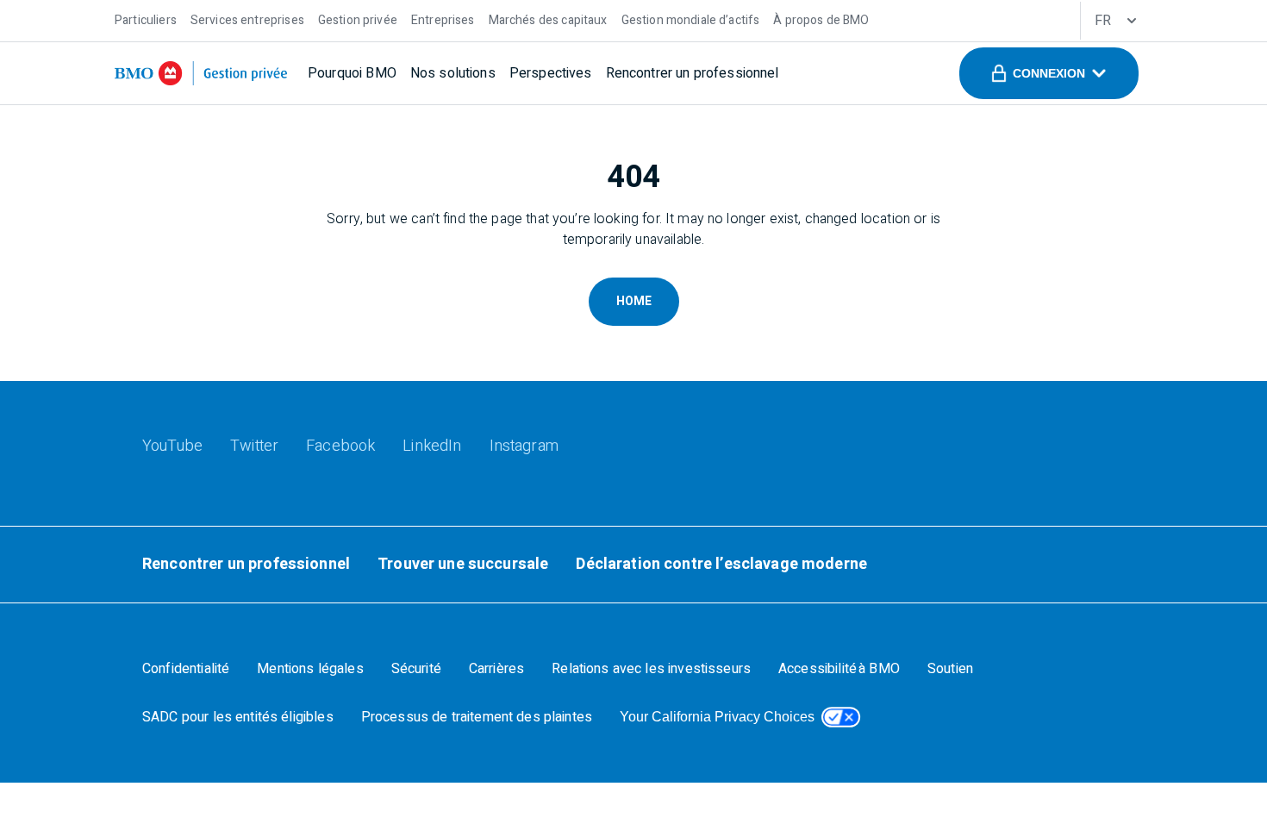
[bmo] (201, 73)
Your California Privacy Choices (717, 716)
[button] (1049, 73)
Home (634, 301)
